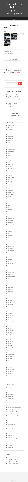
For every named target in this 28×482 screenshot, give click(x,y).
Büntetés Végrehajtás (12, 389)
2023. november (11, 194)
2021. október (10, 248)
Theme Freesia (14, 479)
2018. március (10, 341)
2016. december (11, 369)
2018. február (10, 343)
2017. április (10, 362)
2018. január (10, 345)
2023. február (10, 213)
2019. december (11, 295)
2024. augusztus (11, 177)
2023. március (10, 211)
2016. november (11, 371)
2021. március (10, 263)
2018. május (10, 336)
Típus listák (10, 445)
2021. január (10, 267)
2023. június (10, 205)
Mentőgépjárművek (11, 424)
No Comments (8, 31)
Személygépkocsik (11, 440)
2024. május (10, 183)
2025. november (11, 144)
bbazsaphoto (8, 30)
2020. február (10, 291)
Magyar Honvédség (11, 420)
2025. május (10, 157)
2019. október (10, 300)
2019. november (11, 298)
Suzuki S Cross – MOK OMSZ (11, 59)
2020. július (10, 280)
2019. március (10, 315)
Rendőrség (10, 435)
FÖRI (9, 405)
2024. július (10, 179)
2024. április (10, 185)
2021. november (11, 246)
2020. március (10, 289)
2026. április (10, 134)
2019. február (10, 317)
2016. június (10, 377)
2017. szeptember (11, 354)
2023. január (10, 216)
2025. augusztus (11, 151)
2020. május (10, 285)
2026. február (10, 138)
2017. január (10, 367)
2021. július (10, 254)
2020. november (11, 272)
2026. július (10, 127)
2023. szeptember (11, 198)
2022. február (10, 239)
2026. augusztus (11, 125)
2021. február (10, 265)
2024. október (10, 172)
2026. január (10, 140)
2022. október (10, 222)
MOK (13, 51)
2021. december (11, 244)
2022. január (10, 242)
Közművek (10, 413)
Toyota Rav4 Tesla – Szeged (16, 62)
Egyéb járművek (11, 394)
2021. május (10, 259)
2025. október (10, 147)
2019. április (10, 313)
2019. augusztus (11, 304)
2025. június (10, 155)
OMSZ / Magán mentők (10, 53)
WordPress (14, 480)
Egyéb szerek (10, 396)
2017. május (10, 360)
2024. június (10, 181)
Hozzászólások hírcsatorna (13, 461)
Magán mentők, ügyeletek (13, 415)
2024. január (10, 190)
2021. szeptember (11, 250)
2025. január (10, 166)
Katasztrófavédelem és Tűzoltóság (14, 407)
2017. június (10, 358)
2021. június (10, 257)
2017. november (11, 349)
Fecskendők (10, 402)
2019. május (10, 311)
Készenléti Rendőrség (12, 409)
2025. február (10, 164)
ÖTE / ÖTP (10, 433)
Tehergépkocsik (11, 443)
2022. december (11, 218)
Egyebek (9, 400)
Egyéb (9, 392)
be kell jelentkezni (18, 72)
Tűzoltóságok (10, 447)
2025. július (10, 153)
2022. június (10, 231)
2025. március (10, 162)
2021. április (10, 261)
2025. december (11, 142)
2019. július (10, 306)
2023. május (10, 207)
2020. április (10, 287)
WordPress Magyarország (13, 463)
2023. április (10, 209)
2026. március (10, 136)
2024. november (11, 170)
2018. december (11, 321)
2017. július (10, 356)
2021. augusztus (11, 252)
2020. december (11, 270)
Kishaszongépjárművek (12, 411)
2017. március (10, 365)
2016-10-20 (15, 30)
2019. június (10, 308)
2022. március (10, 237)
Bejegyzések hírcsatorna (12, 459)
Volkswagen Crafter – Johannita (14, 94)
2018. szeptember (11, 328)
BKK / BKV (10, 387)
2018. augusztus (11, 330)
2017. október (10, 352)
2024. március (10, 188)
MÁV (9, 422)
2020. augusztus (11, 278)
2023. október (10, 196)
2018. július (10, 332)
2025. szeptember (11, 149)
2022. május (10, 233)
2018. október (10, 326)
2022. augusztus (11, 226)
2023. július (10, 203)
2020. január (10, 293)
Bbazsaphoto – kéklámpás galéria (14, 7)
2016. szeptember (11, 375)
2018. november (11, 324)
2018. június (10, 334)
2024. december (11, 168)
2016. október (10, 373)
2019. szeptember (11, 302)
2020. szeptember (11, 276)
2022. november (11, 220)
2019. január (10, 319)
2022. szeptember (11, 224)
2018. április (10, 339)
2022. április (10, 235)
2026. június (10, 129)
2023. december (11, 192)
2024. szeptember (11, 175)
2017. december (11, 347)
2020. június (10, 283)
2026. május (10, 131)
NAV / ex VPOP (10, 428)
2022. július (10, 229)
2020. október (10, 274)
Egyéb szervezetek (11, 398)
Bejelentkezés (10, 457)
